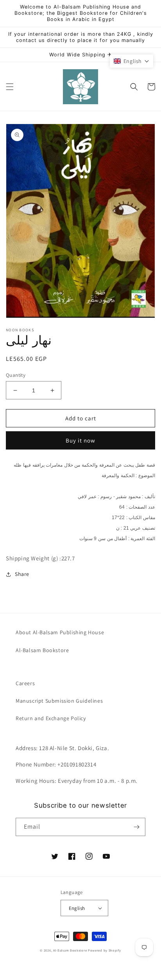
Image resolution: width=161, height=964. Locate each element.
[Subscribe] (136, 827)
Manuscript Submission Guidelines (59, 700)
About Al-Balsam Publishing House (60, 632)
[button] (9, 86)
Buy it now (80, 440)
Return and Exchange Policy (51, 718)
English (77, 908)
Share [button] (22, 573)
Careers (25, 683)
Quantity (15, 375)
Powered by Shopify (104, 950)
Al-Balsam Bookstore (42, 650)
